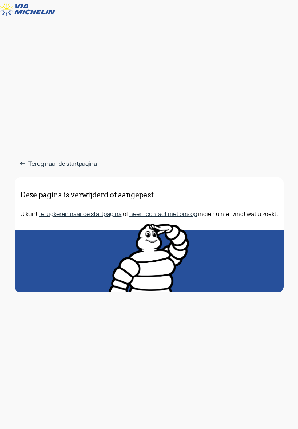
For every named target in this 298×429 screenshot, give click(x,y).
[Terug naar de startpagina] (29, 9)
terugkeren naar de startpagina (80, 214)
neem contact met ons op (163, 214)
